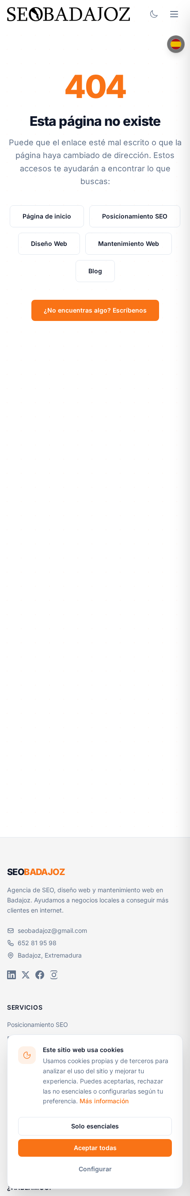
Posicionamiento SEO (134, 216)
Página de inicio (47, 216)
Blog (95, 271)
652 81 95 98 (37, 943)
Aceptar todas (95, 1147)
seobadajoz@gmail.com (52, 930)
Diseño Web (49, 243)
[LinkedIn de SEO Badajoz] (11, 974)
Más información (104, 1101)
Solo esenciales (95, 1126)
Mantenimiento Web (128, 243)
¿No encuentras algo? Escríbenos (95, 310)
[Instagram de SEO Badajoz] (53, 974)
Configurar (95, 1169)
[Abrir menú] (174, 14)
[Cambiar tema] (154, 14)
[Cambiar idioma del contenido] (176, 44)
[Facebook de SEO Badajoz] (39, 974)
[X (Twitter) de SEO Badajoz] (25, 974)
